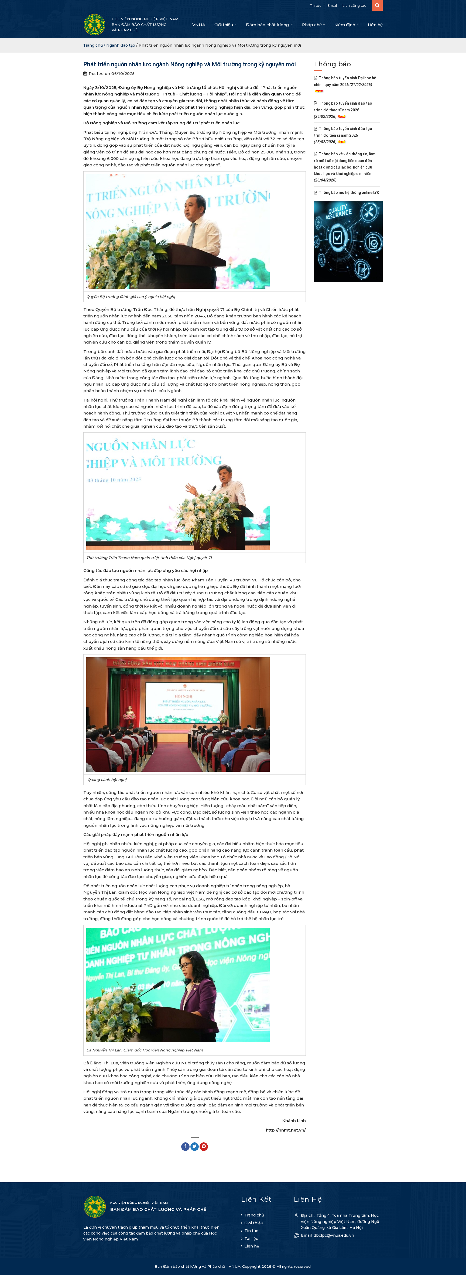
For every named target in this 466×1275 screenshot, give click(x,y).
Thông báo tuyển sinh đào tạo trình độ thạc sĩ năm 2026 (343, 110)
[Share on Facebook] (185, 1146)
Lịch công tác (354, 5)
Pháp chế (312, 24)
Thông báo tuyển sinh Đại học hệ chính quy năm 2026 (345, 81)
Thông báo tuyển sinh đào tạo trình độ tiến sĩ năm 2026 (343, 135)
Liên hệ (375, 24)
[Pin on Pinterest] (204, 1146)
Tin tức (315, 5)
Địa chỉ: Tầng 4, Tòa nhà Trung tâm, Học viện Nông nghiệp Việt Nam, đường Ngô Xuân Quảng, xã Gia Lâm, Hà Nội (340, 1221)
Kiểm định (344, 24)
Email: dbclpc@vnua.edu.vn (327, 1235)
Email (332, 5)
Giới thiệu (223, 24)
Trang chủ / (94, 45)
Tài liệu (251, 1238)
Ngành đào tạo (120, 45)
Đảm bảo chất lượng (267, 24)
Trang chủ (254, 1215)
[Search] (377, 5)
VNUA (198, 24)
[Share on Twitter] (194, 1146)
